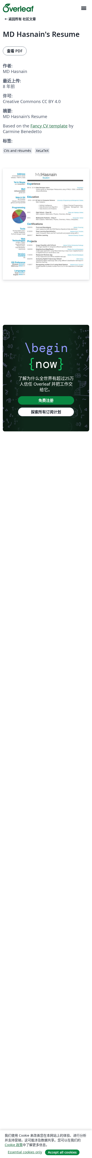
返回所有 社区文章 (20, 19)
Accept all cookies (62, 1152)
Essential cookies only (25, 1152)
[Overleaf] (18, 8)
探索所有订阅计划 (46, 411)
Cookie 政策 (14, 1145)
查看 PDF (15, 51)
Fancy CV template (48, 126)
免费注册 (46, 400)
